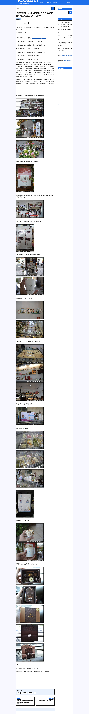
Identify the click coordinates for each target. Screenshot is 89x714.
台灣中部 (49, 2)
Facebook (25, 23)
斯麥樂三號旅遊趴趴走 (28, 1)
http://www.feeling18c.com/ (39, 38)
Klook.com (60, 104)
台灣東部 (61, 2)
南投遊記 (18, 19)
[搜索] (53, 8)
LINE (20, 23)
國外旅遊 (68, 2)
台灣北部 (42, 2)
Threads (30, 23)
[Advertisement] (35, 680)
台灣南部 (55, 2)
